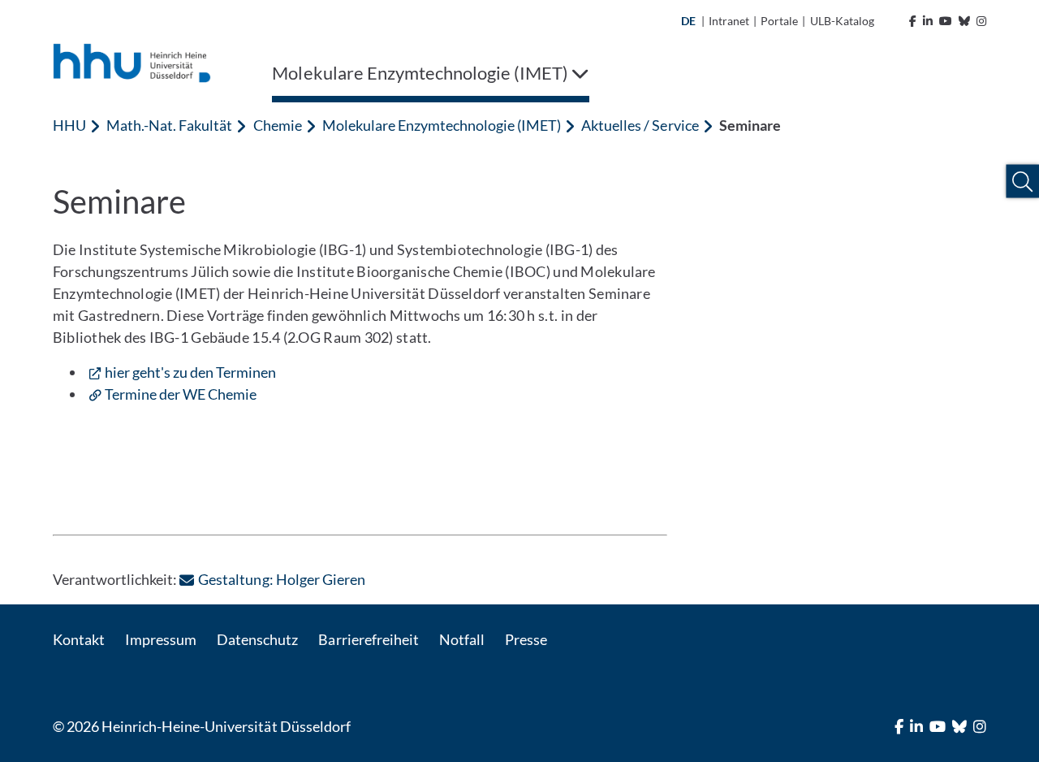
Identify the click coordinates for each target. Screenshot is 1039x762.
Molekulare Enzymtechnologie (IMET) (442, 125)
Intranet (729, 21)
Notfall (462, 639)
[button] (1022, 181)
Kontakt (79, 639)
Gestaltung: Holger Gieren (281, 579)
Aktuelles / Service (639, 125)
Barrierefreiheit (368, 639)
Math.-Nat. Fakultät (169, 125)
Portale (779, 21)
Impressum (160, 639)
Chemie (277, 125)
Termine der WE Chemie (181, 394)
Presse (526, 639)
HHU (69, 125)
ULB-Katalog (842, 21)
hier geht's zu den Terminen (190, 372)
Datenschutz (257, 639)
